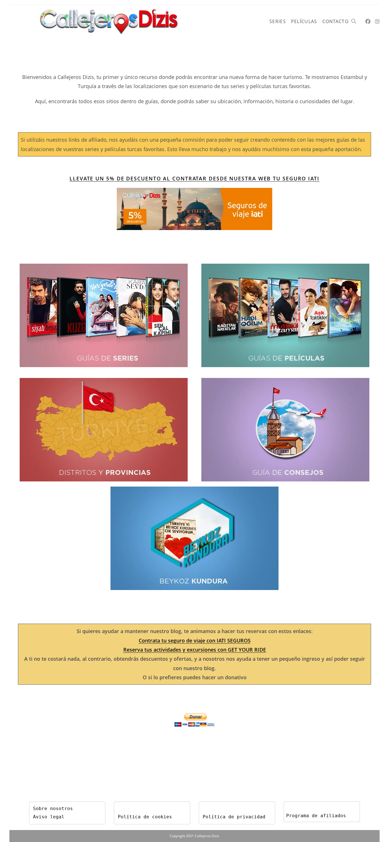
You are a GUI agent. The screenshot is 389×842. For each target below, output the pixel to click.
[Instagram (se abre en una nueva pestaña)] (377, 21)
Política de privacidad (234, 816)
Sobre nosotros (53, 808)
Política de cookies (145, 816)
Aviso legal (48, 816)
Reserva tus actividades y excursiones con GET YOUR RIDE (194, 649)
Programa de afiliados (316, 815)
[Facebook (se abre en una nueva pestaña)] (368, 21)
